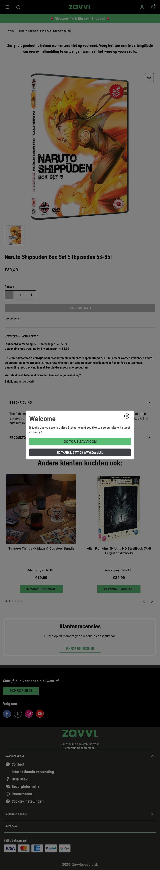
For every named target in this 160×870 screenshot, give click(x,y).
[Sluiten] (126, 416)
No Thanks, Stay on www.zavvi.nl (80, 452)
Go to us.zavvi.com (80, 441)
